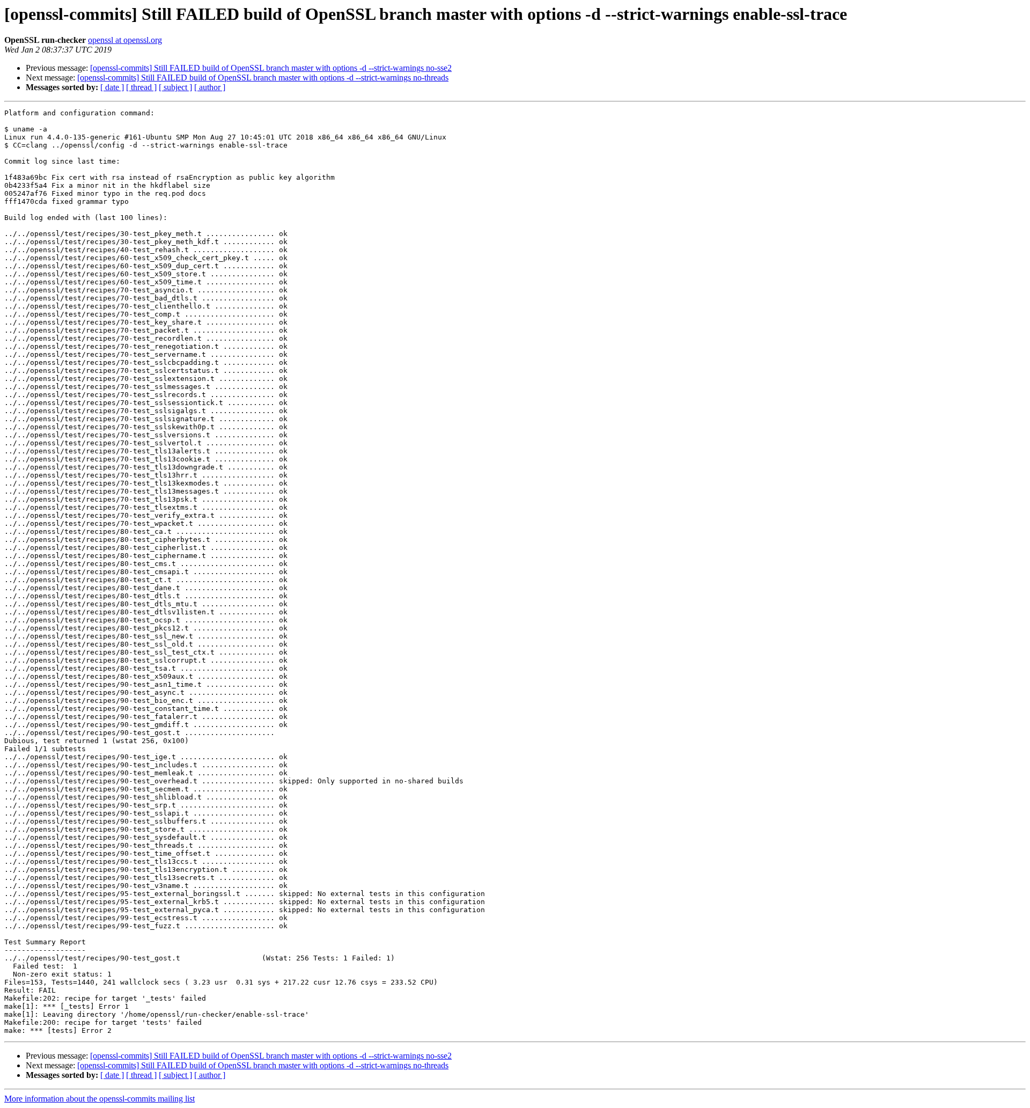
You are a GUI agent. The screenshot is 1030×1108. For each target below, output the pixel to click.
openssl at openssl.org (125, 40)
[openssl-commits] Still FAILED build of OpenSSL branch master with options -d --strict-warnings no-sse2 (271, 67)
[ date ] (112, 87)
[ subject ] (175, 87)
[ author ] (209, 87)
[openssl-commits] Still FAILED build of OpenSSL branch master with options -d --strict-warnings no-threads (262, 77)
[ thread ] (141, 87)
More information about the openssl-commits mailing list (99, 1098)
